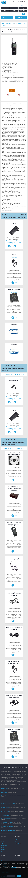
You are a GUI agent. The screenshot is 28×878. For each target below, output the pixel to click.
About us (14, 10)
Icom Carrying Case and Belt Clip (14, 374)
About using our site (8, 792)
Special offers (4, 845)
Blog (23, 8)
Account (16, 841)
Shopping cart (18, 843)
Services (14, 8)
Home (5, 8)
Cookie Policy (13, 867)
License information (13, 830)
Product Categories (7, 17)
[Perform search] (23, 14)
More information (11, 876)
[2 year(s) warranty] (12, 89)
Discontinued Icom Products (14, 448)
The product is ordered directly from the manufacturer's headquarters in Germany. (14, 242)
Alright (19, 876)
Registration (17, 839)
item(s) (22, 17)
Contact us (22, 10)
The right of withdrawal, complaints (13, 815)
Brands (5, 10)
